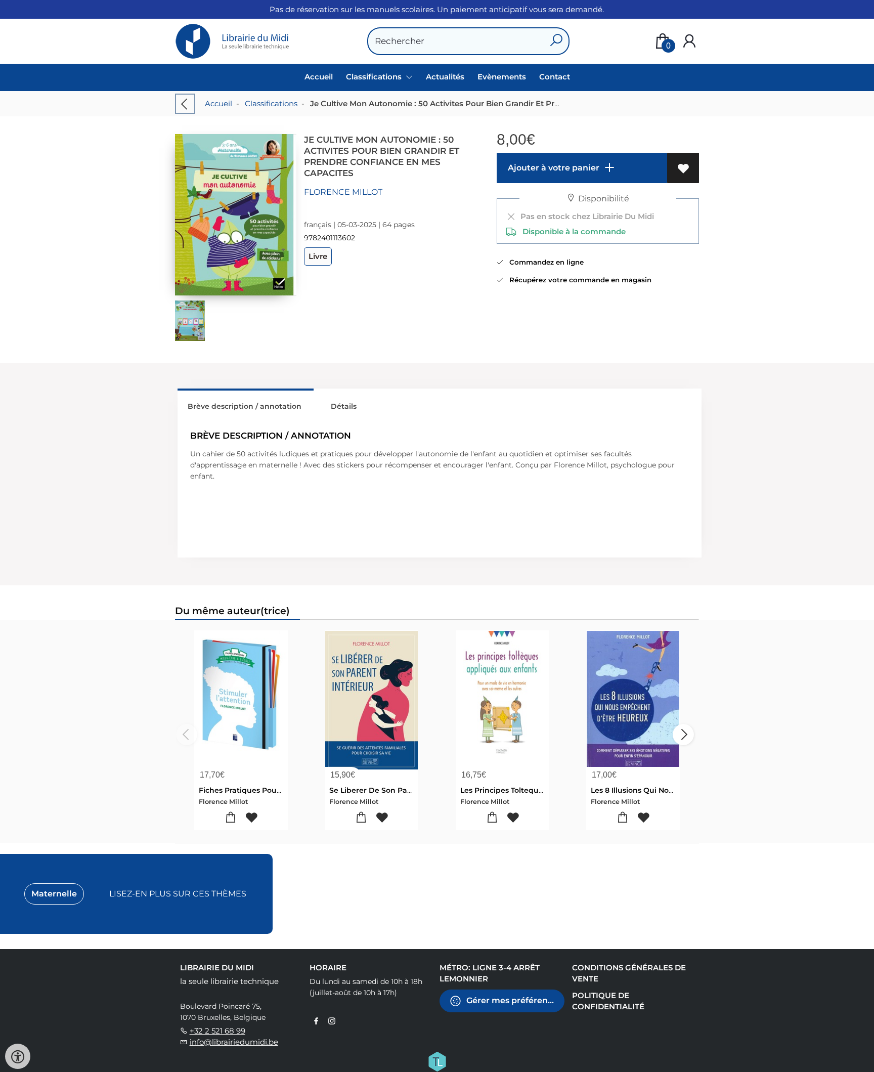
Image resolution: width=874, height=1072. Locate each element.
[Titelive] (437, 1060)
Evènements (501, 76)
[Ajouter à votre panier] (231, 817)
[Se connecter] (689, 41)
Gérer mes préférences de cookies (514, 1000)
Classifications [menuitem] (375, 76)
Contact (554, 76)
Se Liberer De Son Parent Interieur (393, 790)
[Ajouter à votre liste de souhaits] (683, 168)
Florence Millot (343, 192)
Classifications (271, 103)
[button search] (556, 41)
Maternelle (54, 893)
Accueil (318, 76)
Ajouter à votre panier (552, 168)
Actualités (445, 76)
